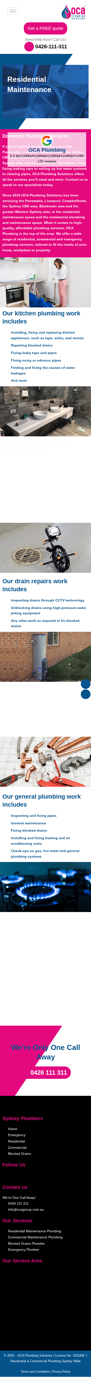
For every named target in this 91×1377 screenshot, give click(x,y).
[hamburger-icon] (12, 11)
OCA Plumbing (47, 150)
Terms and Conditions (35, 1371)
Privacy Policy (61, 1371)
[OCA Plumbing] (47, 141)
